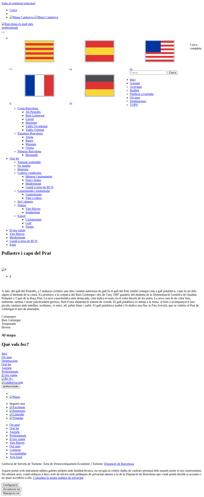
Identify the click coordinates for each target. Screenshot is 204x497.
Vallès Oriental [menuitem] (35, 130)
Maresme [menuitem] (31, 122)
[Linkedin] (17, 414)
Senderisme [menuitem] (33, 212)
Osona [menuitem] (30, 147)
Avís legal (16, 457)
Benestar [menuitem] (23, 169)
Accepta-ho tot (11, 489)
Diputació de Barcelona (119, 464)
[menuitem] (132, 79)
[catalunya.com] (12, 382)
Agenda (15, 432)
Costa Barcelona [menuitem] (28, 108)
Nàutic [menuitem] (30, 226)
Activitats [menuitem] (136, 86)
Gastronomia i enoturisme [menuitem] (34, 191)
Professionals (18, 435)
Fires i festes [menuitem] (33, 180)
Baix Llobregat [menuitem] (35, 115)
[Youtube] (16, 418)
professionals (10, 27)
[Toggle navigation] (3, 32)
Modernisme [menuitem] (33, 183)
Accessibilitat (18, 453)
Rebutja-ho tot (11, 493)
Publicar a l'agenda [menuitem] (142, 94)
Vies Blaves (17, 442)
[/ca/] (17, 24)
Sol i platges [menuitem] (25, 201)
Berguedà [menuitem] (32, 155)
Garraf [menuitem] (30, 119)
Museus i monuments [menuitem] (39, 176)
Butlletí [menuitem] (134, 90)
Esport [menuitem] (22, 216)
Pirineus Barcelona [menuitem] (29, 151)
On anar (15, 424)
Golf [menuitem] (28, 223)
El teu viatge (17, 439)
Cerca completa (195, 46)
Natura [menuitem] (22, 205)
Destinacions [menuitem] (138, 101)
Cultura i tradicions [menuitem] (29, 173)
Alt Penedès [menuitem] (33, 112)
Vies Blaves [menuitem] (33, 208)
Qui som (15, 446)
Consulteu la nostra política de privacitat (58, 477)
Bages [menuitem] (29, 140)
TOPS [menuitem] (134, 104)
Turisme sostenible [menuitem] (29, 162)
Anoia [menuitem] (29, 137)
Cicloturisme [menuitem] (33, 219)
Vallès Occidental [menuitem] (36, 126)
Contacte (15, 450)
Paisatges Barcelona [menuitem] (30, 133)
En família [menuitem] (24, 165)
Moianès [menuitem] (31, 144)
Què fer (14, 428)
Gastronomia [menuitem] (34, 194)
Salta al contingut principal (18, 3)
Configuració (10, 484)
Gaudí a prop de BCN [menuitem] (39, 187)
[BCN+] (8, 378)
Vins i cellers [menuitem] (34, 198)
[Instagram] (17, 411)
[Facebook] (17, 407)
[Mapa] (34, 17)
